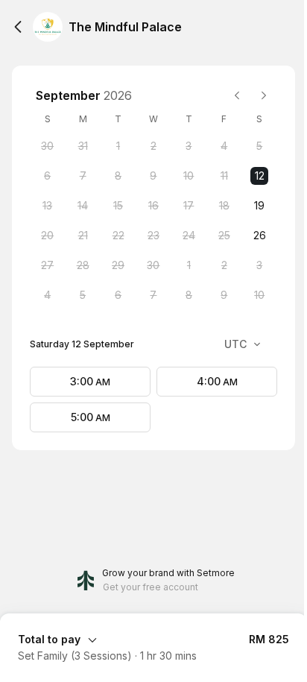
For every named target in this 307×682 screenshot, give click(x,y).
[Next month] (264, 95)
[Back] (18, 27)
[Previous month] (237, 95)
